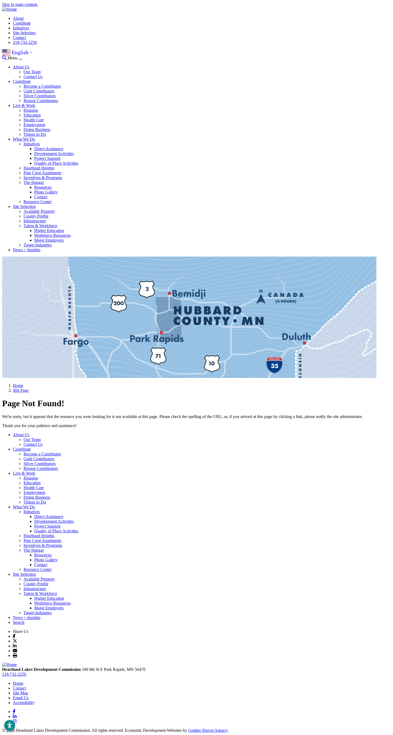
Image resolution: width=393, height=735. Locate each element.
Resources (43, 187)
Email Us (21, 697)
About (18, 18)
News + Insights (26, 249)
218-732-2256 (25, 42)
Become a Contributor (42, 86)
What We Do (24, 139)
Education (32, 115)
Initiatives (21, 28)
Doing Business (37, 129)
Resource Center (38, 201)
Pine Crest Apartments (42, 173)
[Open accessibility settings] (9, 725)
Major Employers (49, 240)
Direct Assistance (48, 148)
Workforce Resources (52, 235)
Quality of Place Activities (56, 163)
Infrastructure (35, 221)
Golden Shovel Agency (208, 730)
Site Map (20, 693)
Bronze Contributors (41, 100)
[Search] (4, 58)
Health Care (34, 120)
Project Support (47, 158)
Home (18, 683)
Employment (34, 124)
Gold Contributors (39, 91)
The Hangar (34, 182)
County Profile (36, 216)
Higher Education (49, 230)
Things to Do (35, 134)
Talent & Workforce (40, 225)
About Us (21, 67)
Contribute (22, 23)
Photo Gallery (46, 192)
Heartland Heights (39, 168)
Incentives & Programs (43, 177)
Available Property (39, 211)
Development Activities (54, 153)
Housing (31, 110)
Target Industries (38, 245)
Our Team (32, 71)
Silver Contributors (40, 96)
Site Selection (24, 206)
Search (18, 622)
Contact (19, 37)
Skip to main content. (20, 4)
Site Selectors (24, 32)
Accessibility (23, 702)
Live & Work (24, 105)
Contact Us (33, 76)
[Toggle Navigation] (20, 59)
